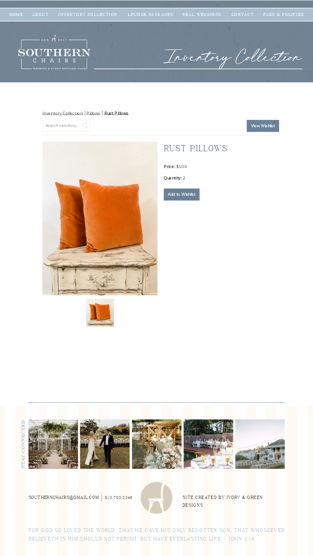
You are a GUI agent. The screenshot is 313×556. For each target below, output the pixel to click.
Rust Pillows (116, 113)
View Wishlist (263, 126)
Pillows (93, 113)
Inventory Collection (62, 113)
